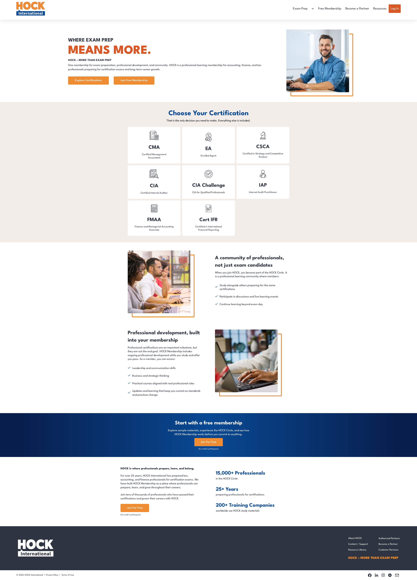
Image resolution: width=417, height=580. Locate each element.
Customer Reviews (388, 550)
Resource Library (357, 550)
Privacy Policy (52, 575)
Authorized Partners (389, 538)
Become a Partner (357, 8)
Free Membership (329, 8)
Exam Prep (300, 8)
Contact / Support (358, 544)
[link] (154, 145)
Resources (380, 8)
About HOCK (355, 538)
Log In (395, 8)
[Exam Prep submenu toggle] (312, 8)
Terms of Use (67, 575)
